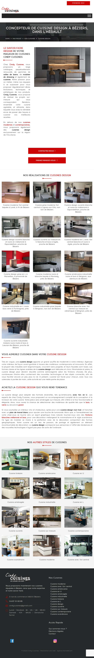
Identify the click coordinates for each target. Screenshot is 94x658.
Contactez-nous (46, 151)
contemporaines (22, 125)
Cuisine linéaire (15, 473)
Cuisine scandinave (15, 560)
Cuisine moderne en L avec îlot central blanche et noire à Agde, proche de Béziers (78, 241)
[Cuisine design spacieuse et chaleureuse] (62, 67)
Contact (52, 634)
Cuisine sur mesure (47, 531)
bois (87, 402)
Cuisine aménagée (15, 502)
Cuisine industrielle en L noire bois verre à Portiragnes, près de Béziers (16, 308)
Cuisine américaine (47, 473)
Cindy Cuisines (17, 64)
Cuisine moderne (46, 560)
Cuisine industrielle (47, 502)
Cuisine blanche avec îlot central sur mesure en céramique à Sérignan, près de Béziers (78, 309)
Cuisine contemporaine (78, 531)
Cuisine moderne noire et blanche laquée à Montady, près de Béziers (47, 276)
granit (21, 405)
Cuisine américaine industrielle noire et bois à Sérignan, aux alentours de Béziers (78, 276)
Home (7, 39)
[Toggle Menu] (89, 16)
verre (4, 405)
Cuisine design (56, 604)
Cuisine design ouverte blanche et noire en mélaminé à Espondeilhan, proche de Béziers (78, 208)
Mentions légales (56, 631)
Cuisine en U (78, 473)
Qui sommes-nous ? (58, 629)
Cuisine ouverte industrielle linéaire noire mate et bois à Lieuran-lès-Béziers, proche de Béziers (15, 344)
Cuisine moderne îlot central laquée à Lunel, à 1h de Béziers (15, 206)
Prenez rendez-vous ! (46, 160)
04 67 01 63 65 (15, 601)
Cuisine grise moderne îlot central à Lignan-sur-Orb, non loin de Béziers (47, 207)
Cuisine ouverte (15, 531)
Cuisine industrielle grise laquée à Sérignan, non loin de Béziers (47, 307)
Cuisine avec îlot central (78, 560)
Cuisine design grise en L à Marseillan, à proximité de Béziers (16, 276)
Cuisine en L (78, 502)
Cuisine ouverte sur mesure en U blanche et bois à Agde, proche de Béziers (46, 241)
